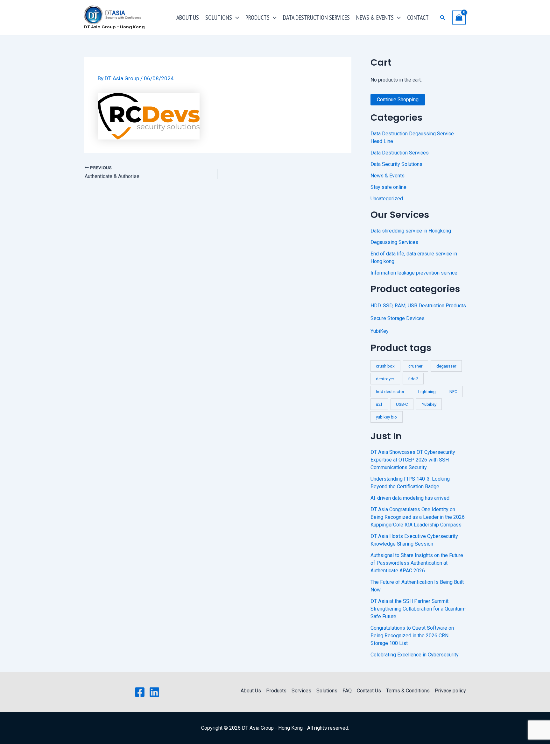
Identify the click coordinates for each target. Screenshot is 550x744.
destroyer (385, 378)
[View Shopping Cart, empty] (459, 17)
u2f (379, 404)
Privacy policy (450, 691)
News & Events (387, 176)
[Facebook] (139, 692)
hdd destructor (390, 391)
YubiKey (379, 331)
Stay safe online (388, 187)
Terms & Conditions (408, 691)
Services (301, 691)
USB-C (402, 404)
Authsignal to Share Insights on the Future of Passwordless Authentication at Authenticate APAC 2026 (416, 563)
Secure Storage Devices (397, 318)
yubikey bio (386, 416)
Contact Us (369, 691)
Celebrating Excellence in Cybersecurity (414, 655)
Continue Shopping (398, 100)
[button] (443, 18)
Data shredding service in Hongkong (410, 231)
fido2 (413, 378)
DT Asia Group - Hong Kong (114, 27)
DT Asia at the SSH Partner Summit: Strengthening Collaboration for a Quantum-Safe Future (418, 608)
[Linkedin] (154, 692)
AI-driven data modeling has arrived (409, 498)
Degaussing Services (394, 242)
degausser (446, 365)
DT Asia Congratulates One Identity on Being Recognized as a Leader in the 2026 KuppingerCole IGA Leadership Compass (417, 517)
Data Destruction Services (399, 153)
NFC (453, 391)
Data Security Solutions (396, 164)
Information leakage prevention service (413, 273)
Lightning (427, 391)
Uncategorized (386, 199)
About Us (251, 691)
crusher (415, 365)
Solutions (326, 691)
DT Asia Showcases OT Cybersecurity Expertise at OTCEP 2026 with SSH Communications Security (412, 459)
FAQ (347, 691)
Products (276, 691)
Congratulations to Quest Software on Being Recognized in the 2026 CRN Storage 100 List (412, 635)
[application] (235, 17)
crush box (385, 365)
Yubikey (429, 404)
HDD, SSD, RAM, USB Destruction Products (418, 306)
